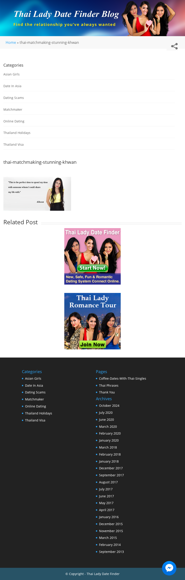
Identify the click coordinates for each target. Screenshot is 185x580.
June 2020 (106, 419)
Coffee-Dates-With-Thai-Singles (122, 378)
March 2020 (108, 426)
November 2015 (111, 531)
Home (11, 42)
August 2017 (108, 482)
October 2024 (109, 405)
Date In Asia (12, 86)
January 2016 (109, 517)
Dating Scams (13, 98)
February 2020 (110, 433)
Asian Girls (11, 74)
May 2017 (106, 503)
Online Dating (13, 121)
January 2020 (109, 440)
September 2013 (111, 552)
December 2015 (111, 524)
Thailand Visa (13, 144)
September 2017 (111, 475)
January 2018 (109, 461)
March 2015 (108, 538)
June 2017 (106, 496)
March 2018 (108, 447)
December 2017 (111, 468)
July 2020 (106, 412)
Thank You (107, 392)
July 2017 (106, 489)
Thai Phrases (108, 385)
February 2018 (110, 454)
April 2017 (106, 510)
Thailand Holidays (16, 133)
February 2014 (110, 545)
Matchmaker (12, 109)
